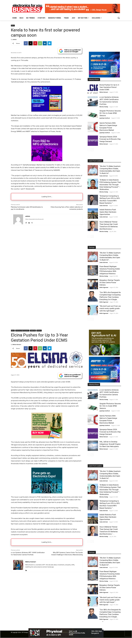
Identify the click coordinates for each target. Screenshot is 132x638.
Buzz (13, 25)
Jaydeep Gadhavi (105, 118)
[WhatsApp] (40, 43)
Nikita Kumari (104, 92)
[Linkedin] (45, 43)
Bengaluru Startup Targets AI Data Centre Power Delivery (110, 282)
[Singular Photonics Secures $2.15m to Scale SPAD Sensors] (93, 115)
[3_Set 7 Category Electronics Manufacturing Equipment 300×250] (46, 111)
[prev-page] (89, 149)
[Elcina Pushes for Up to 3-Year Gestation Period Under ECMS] (93, 89)
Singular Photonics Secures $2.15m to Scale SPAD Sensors (110, 113)
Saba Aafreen (104, 176)
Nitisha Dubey (104, 106)
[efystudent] (82, 12)
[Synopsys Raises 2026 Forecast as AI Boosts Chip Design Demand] (93, 141)
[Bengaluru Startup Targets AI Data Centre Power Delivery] (93, 284)
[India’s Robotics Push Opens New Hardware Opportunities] (93, 213)
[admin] (18, 219)
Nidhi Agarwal (104, 287)
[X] (30, 43)
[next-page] (92, 149)
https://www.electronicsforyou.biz (34, 219)
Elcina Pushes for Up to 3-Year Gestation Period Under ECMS (110, 87)
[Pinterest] (35, 43)
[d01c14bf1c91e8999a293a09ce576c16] (104, 77)
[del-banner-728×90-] (66, 637)
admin (15, 39)
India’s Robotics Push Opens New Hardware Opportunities (108, 212)
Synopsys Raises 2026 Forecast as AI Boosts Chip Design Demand (110, 139)
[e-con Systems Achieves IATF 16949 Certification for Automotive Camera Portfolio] (93, 101)
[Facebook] (26, 43)
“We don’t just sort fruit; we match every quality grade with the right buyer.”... (110, 308)
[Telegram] (49, 43)
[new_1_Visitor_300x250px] (46, 161)
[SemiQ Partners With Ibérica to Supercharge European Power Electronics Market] (93, 127)
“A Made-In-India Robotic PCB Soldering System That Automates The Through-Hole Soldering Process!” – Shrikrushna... (110, 184)
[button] (118, 17)
